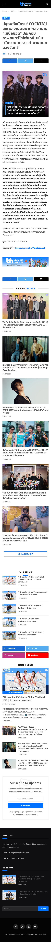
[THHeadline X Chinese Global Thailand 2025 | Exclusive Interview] (9, 580)
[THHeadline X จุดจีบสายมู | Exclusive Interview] (9, 622)
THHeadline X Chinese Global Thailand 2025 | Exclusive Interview (31, 579)
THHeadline (34, 934)
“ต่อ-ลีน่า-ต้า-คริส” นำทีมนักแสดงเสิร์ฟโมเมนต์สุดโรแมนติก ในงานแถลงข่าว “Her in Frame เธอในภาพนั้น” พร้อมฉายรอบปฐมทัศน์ (24, 495)
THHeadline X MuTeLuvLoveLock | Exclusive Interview (32, 593)
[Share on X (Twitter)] (25, 60)
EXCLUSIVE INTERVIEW (12, 692)
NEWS (6, 18)
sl (10, 54)
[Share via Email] (41, 60)
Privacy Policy (24, 814)
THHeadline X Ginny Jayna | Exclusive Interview (30, 606)
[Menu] (4, 4)
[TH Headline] (25, 4)
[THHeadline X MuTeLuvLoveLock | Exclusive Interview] (9, 595)
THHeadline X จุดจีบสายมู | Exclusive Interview (29, 620)
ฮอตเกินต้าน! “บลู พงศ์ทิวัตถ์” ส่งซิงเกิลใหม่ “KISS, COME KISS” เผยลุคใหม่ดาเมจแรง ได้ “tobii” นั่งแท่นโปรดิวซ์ (25, 410)
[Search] (47, 4)
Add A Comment (25, 554)
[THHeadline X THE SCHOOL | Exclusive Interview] (9, 635)
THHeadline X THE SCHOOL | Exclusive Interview (30, 633)
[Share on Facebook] (9, 60)
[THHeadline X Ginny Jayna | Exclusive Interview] (9, 608)
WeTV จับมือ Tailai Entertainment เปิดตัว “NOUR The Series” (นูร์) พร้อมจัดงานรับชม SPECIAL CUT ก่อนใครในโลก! (25, 325)
